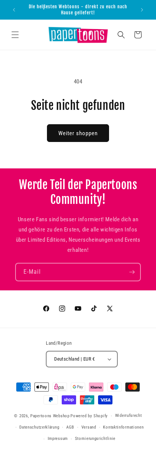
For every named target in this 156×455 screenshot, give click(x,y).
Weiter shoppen (78, 133)
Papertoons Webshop (50, 415)
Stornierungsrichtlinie (95, 438)
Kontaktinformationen (123, 427)
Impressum (58, 438)
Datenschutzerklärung (39, 427)
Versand (88, 427)
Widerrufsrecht (128, 415)
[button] (15, 34)
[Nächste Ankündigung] (142, 10)
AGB (70, 427)
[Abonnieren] (131, 272)
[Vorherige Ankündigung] (14, 10)
